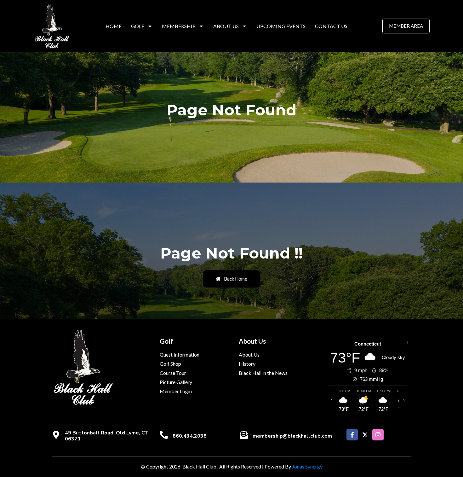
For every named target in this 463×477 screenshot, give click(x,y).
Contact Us (331, 26)
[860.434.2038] (164, 435)
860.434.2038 (190, 436)
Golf (137, 26)
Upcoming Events (281, 26)
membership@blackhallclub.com (292, 436)
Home (114, 26)
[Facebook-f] (352, 434)
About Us (226, 26)
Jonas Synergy (307, 466)
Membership (179, 26)
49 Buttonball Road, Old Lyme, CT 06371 (107, 435)
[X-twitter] (365, 434)
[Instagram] (378, 434)
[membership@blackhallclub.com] (244, 435)
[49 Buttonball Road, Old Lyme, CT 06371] (56, 435)
